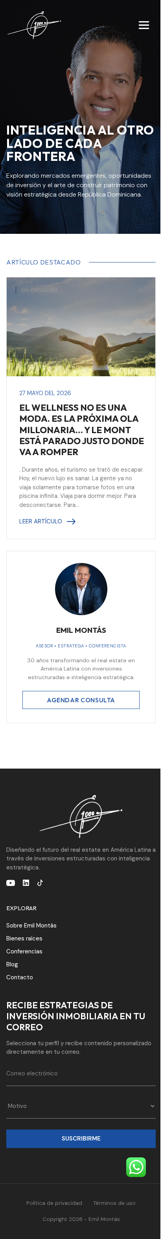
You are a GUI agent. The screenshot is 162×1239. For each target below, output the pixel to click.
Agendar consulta (81, 700)
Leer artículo (40, 521)
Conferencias (24, 951)
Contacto (19, 977)
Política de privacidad (54, 1203)
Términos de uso (114, 1203)
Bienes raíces (24, 938)
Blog (12, 964)
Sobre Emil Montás (31, 925)
